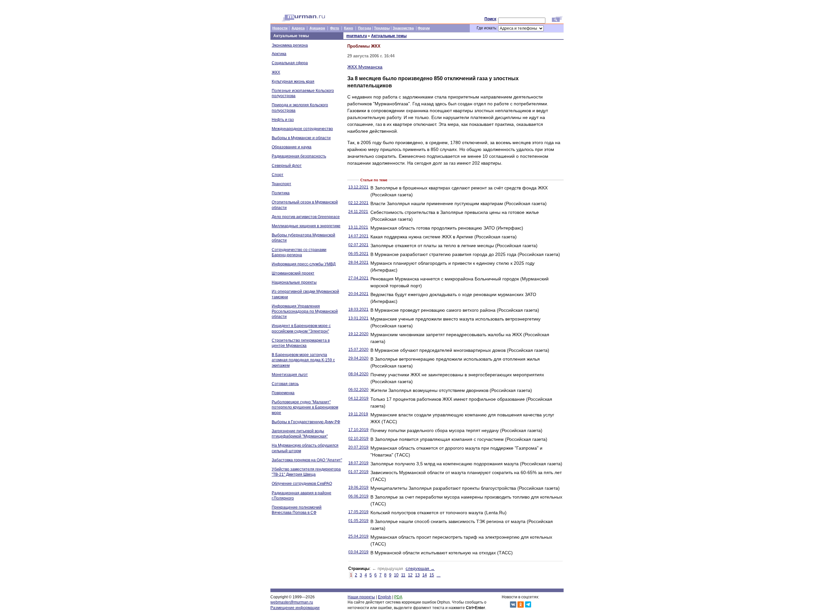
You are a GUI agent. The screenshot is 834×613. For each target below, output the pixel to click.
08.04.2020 (358, 374)
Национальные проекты (294, 282)
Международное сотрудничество (302, 129)
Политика (281, 193)
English (384, 597)
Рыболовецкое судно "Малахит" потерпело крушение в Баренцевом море (305, 407)
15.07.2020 (358, 349)
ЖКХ (276, 72)
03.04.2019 (358, 552)
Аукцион (317, 28)
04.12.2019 (358, 398)
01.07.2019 (358, 472)
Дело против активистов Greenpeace (306, 217)
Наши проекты (361, 597)
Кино (348, 28)
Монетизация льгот (290, 374)
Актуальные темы (389, 36)
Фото (334, 28)
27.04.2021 (358, 278)
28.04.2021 (358, 262)
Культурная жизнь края (293, 81)
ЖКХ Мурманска (364, 66)
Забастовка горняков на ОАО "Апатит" (307, 460)
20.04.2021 (358, 294)
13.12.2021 (358, 187)
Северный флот (287, 165)
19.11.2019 (358, 414)
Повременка (283, 393)
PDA (398, 597)
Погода (364, 28)
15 (431, 575)
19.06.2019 (358, 487)
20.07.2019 (358, 447)
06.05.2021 (358, 253)
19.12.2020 (358, 334)
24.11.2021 (358, 211)
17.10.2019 (358, 429)
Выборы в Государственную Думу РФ (306, 422)
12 (410, 575)
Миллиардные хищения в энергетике (306, 226)
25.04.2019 (358, 536)
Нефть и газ (283, 119)
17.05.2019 (358, 512)
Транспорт (281, 184)
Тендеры (382, 28)
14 (424, 575)
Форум (424, 28)
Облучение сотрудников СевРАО (302, 483)
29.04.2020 (358, 358)
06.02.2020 (358, 389)
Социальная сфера (290, 63)
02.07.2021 (358, 245)
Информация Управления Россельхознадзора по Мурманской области (305, 311)
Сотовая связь (285, 383)
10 (396, 575)
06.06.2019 (358, 496)
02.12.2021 (358, 203)
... (438, 575)
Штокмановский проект (293, 273)
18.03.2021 (358, 309)
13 (417, 575)
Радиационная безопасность (299, 156)
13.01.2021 (358, 318)
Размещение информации (295, 608)
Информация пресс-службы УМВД (304, 264)
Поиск (490, 19)
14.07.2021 (358, 236)
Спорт (277, 174)
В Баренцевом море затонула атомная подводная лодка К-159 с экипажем (303, 359)
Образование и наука (291, 147)
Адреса (298, 28)
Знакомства (403, 28)
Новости (280, 28)
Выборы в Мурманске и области (301, 138)
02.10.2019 (358, 438)
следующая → (420, 568)
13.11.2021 (358, 227)
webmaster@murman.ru (291, 602)
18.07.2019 (358, 463)
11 (403, 575)
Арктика (279, 54)
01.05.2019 (358, 520)
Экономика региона (290, 45)
